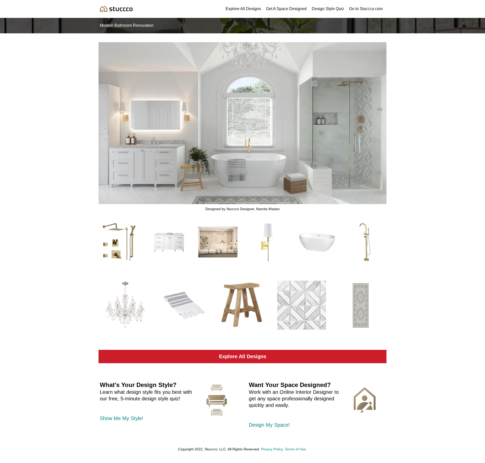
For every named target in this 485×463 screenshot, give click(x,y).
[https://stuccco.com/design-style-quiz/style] (216, 400)
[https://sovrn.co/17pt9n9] (316, 242)
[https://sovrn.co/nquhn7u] (267, 242)
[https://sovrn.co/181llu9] (217, 242)
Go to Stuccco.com (366, 9)
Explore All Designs (243, 9)
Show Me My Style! (121, 418)
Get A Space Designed (286, 9)
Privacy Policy (272, 449)
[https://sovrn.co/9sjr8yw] (168, 242)
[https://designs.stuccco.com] (116, 8)
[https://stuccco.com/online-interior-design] (364, 400)
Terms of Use (295, 449)
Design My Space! (269, 425)
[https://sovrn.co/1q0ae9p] (242, 305)
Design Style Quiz (328, 9)
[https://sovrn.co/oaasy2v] (124, 305)
